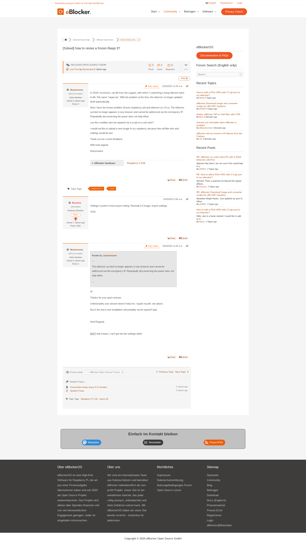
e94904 (202, 109)
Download (213, 495)
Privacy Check (234, 11)
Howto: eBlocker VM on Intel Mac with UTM (218, 114)
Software (207, 11)
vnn (200, 139)
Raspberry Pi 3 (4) (89, 399)
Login (240, 3)
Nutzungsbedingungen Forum (174, 485)
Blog (209, 485)
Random (76, 203)
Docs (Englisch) (216, 500)
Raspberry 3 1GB (136, 163)
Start (154, 11)
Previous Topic (166, 372)
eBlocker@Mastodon (219, 525)
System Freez (77, 390)
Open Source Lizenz (169, 490)
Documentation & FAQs (214, 55)
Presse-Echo (214, 510)
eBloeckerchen (205, 128)
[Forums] (66, 40)
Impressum (163, 475)
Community (170, 11)
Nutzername (88, 69)
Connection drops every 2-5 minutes (88, 387)
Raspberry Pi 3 (97, 188)
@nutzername (110, 255)
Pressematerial (216, 505)
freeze (112, 188)
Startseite (212, 475)
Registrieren (226, 3)
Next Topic (181, 372)
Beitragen (189, 11)
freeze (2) (103, 399)
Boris (201, 117)
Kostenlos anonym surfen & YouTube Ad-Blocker (79, 3)
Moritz (201, 98)
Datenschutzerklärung (170, 480)
